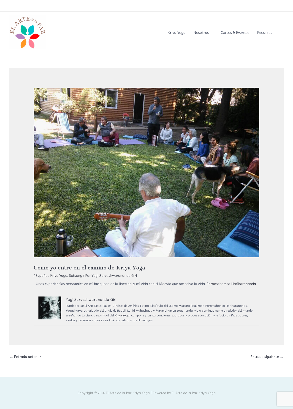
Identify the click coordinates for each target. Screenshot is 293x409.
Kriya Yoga (177, 32)
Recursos (264, 32)
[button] (282, 32)
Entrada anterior (25, 356)
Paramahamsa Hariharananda (231, 284)
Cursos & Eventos (235, 32)
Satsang (75, 275)
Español (42, 275)
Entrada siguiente (267, 356)
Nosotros (201, 32)
